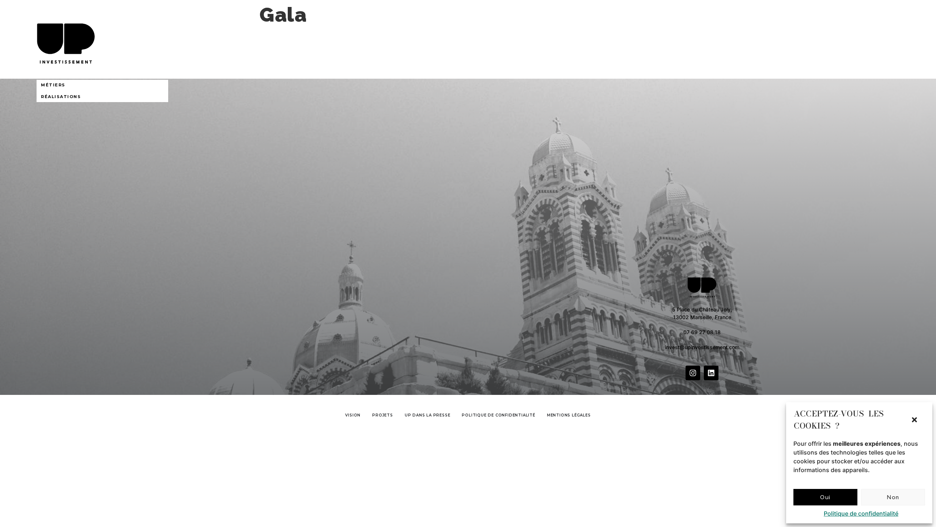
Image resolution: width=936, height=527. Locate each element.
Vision (353, 415)
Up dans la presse (427, 415)
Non (893, 497)
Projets (382, 415)
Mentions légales (569, 415)
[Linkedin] (711, 373)
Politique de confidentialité (861, 513)
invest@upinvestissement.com (702, 347)
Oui (825, 497)
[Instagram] (693, 373)
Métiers (53, 84)
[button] (914, 419)
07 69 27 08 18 (702, 332)
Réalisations (61, 96)
